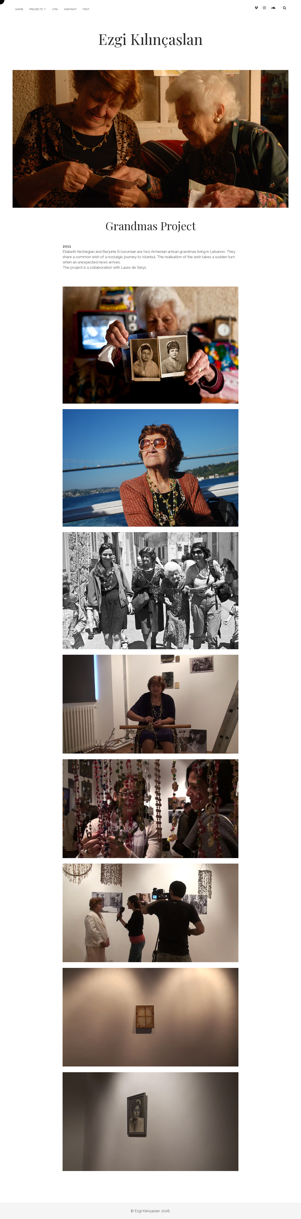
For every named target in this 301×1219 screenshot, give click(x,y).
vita (55, 9)
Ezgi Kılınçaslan (150, 39)
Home (19, 9)
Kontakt (70, 9)
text (86, 9)
